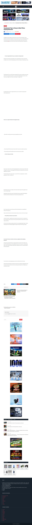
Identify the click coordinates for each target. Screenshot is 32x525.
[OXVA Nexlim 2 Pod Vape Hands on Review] (5, 426)
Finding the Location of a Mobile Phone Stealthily (9, 308)
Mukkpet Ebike (4, 519)
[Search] (28, 7)
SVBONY (3, 509)
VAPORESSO (4, 496)
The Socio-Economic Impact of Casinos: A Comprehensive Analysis (22, 291)
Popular (5, 419)
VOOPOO (3, 497)
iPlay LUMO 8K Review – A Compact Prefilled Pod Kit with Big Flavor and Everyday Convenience (17, 431)
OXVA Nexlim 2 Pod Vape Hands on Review (14, 426)
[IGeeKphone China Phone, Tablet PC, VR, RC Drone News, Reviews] (16, 6)
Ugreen (3, 520)
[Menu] (3, 7)
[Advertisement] (16, 48)
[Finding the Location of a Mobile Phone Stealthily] (9, 303)
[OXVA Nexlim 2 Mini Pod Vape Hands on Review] (5, 422)
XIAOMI (14, 419)
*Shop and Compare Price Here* (6, 488)
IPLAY (3, 503)
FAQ (5, 26)
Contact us (3, 485)
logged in (9, 313)
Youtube (3, 490)
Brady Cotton (8, 31)
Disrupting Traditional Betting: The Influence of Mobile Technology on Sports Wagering (9, 297)
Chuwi (3, 510)
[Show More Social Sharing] (21, 34)
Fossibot (3, 512)
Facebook (3, 489)
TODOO (3, 504)
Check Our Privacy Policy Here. (6, 486)
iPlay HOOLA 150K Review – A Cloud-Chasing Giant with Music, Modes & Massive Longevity (17, 435)
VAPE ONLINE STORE (5, 495)
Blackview (3, 511)
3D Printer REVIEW (10, 419)
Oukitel (3, 518)
